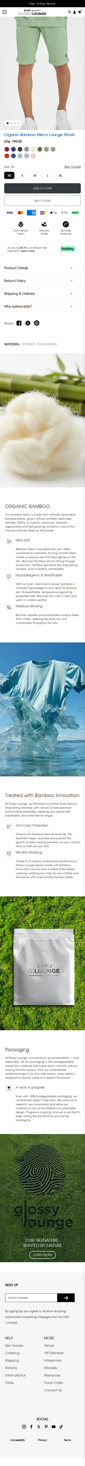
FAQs (9, 1383)
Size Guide (72, 167)
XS (9, 175)
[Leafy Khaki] (39, 149)
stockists (50, 1368)
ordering (12, 1353)
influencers (52, 1360)
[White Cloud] (33, 149)
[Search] (69, 12)
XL (60, 175)
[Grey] (26, 149)
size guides (14, 1345)
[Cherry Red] (6, 155)
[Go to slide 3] (15, 123)
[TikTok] (61, 1426)
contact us (53, 1390)
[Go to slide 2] (11, 123)
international (15, 1375)
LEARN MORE (42, 1255)
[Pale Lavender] (26, 155)
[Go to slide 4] (19, 123)
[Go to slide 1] (8, 123)
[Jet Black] (20, 149)
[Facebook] (19, 323)
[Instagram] (23, 1426)
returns (11, 1368)
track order (53, 1383)
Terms (67, 1440)
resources (52, 1375)
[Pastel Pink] (33, 155)
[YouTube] (53, 1426)
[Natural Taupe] (53, 149)
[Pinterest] (37, 323)
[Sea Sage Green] (46, 149)
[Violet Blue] (13, 155)
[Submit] (66, 1297)
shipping (12, 1360)
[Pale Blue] (20, 155)
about (49, 1345)
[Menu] (4, 12)
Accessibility (17, 1440)
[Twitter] (28, 323)
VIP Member (54, 1353)
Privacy (42, 1440)
